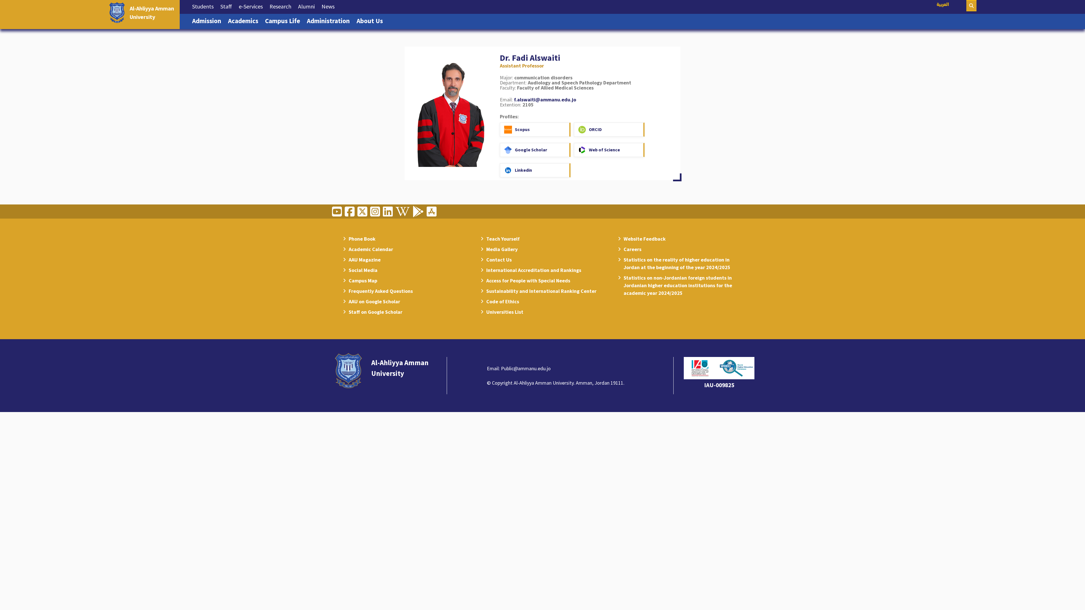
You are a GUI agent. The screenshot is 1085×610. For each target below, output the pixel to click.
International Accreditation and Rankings (533, 270)
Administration (330, 20)
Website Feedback (645, 239)
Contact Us (499, 259)
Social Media (363, 270)
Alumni (308, 6)
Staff (227, 6)
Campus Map (363, 280)
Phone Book (362, 239)
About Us (371, 20)
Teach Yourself (503, 239)
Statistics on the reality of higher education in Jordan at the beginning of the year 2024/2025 (677, 263)
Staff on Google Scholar (375, 312)
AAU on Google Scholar (374, 301)
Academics (245, 20)
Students (204, 6)
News (330, 6)
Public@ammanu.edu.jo (526, 368)
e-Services (252, 6)
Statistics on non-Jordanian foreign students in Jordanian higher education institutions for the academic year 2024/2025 (678, 285)
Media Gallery (502, 249)
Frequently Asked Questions (381, 291)
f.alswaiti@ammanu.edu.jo (545, 99)
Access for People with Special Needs (528, 280)
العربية (943, 5)
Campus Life (284, 20)
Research (282, 6)
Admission (208, 20)
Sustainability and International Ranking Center (541, 291)
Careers (632, 249)
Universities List (504, 312)
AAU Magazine (365, 259)
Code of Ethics (502, 301)
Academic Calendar (371, 249)
